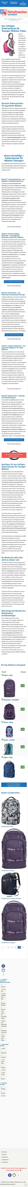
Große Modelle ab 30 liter (3, 996)
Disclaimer (5, 1162)
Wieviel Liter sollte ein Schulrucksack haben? (4, 1014)
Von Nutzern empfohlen (14, 2)
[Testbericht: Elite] (11, 811)
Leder (3, 1095)
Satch (3, 1048)
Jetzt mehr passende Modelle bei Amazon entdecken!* (14, 455)
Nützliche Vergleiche (23, 4)
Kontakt (4, 1154)
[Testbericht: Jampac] (14, 921)
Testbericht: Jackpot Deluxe (11, 898)
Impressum (5, 1157)
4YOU (3, 1070)
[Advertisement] (11, 1122)
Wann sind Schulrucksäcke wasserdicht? (4, 1023)
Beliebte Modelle (3, 1004)
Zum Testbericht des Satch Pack (14, 334)
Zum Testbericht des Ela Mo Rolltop (14, 281)
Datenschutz (5, 1159)
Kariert (3, 1093)
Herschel (3, 1057)
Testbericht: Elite (7, 826)
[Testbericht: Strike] (14, 849)
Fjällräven (3, 1053)
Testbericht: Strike (7, 870)
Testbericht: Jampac (8, 942)
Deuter (3, 1078)
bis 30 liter (3, 990)
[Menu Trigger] (2, 11)
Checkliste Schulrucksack (4, 1031)
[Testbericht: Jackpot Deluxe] (11, 885)
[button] (3, 966)
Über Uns (4, 1152)
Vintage (3, 1089)
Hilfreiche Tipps (4, 2)
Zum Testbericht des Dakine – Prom (14, 439)
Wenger (3, 1067)
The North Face (2, 1061)
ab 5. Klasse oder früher (3, 1037)
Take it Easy (3, 1073)
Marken (3, 987)
